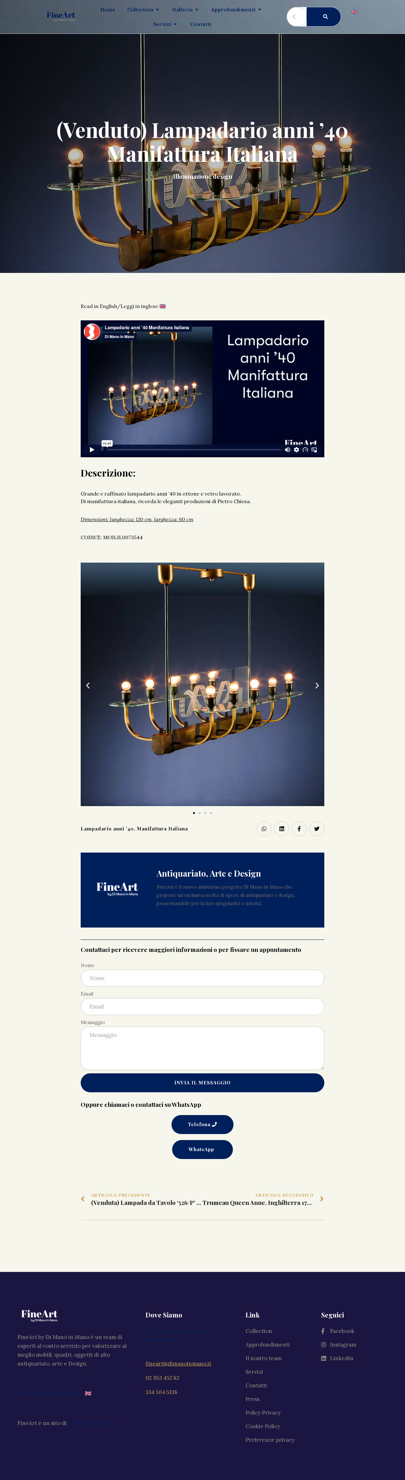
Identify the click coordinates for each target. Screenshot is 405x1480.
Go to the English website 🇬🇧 (54, 1393)
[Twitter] (316, 828)
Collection (259, 1331)
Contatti (256, 1385)
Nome (88, 965)
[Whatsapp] (264, 828)
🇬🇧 (354, 12)
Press (252, 1399)
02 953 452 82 (162, 1377)
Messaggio (93, 1022)
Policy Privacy (263, 1412)
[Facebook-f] (299, 828)
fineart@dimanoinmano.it (178, 1363)
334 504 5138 (162, 1392)
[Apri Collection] (157, 9)
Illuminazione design (202, 176)
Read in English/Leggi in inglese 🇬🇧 (123, 306)
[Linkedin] (281, 828)
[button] (194, 813)
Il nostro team (264, 1358)
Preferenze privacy (270, 1439)
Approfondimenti (268, 1344)
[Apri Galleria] (196, 9)
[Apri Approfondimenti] (259, 9)
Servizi (254, 1371)
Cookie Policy (263, 1426)
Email (87, 994)
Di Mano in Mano (90, 1423)
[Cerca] (324, 16)
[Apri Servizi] (175, 24)
